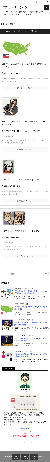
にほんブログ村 (25, 431)
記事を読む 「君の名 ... (25, 256)
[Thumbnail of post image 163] (18, 50)
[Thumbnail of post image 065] (15, 220)
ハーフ (32, 131)
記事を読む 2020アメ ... (25, 88)
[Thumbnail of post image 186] (11, 108)
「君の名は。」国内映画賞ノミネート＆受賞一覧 (22, 231)
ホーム (5, 24)
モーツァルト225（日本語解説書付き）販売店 (21, 179)
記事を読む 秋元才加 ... (25, 149)
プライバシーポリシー (25, 442)
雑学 (20, 73)
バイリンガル (23, 131)
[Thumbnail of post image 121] (9, 168)
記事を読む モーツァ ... (25, 201)
